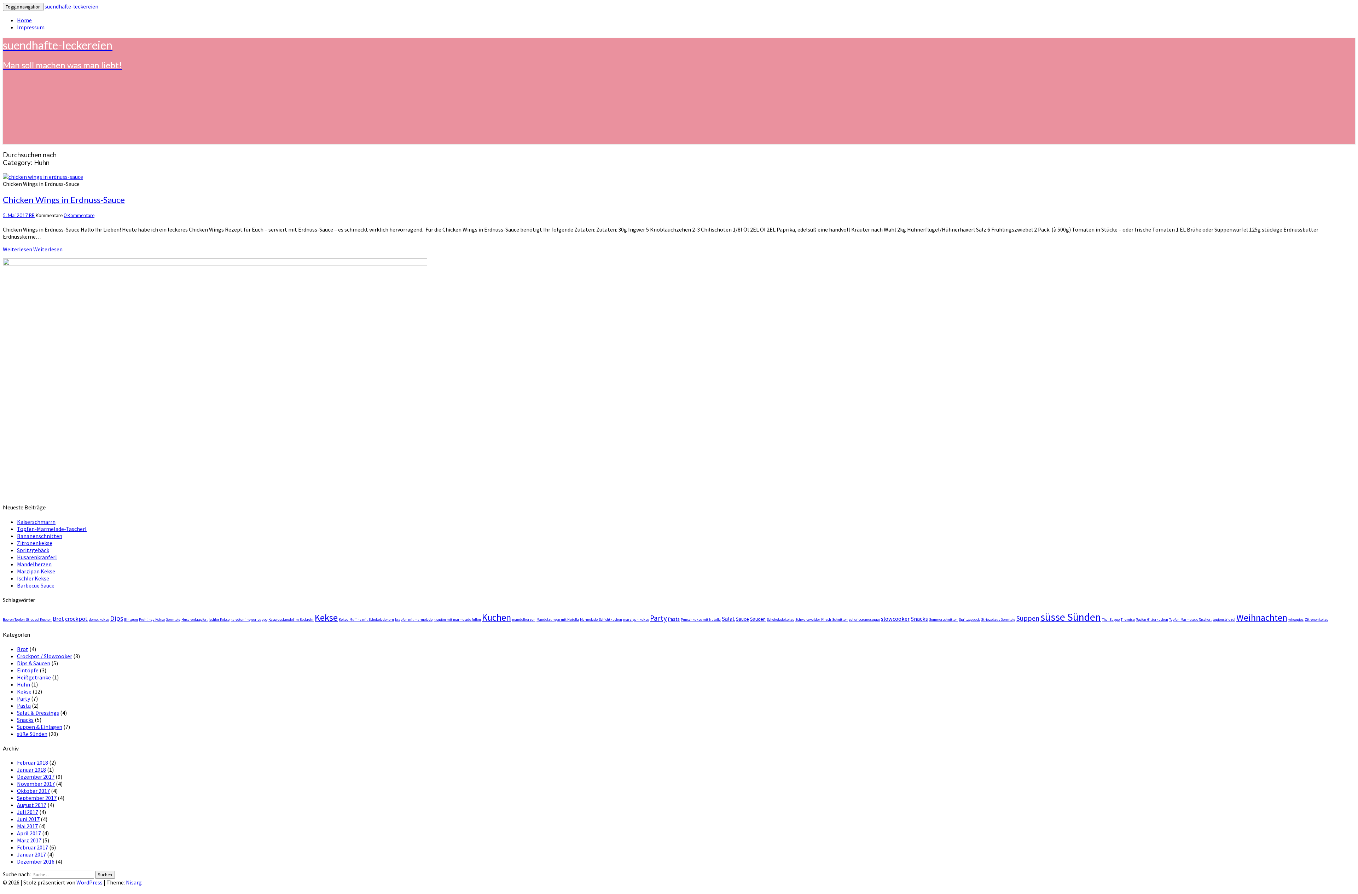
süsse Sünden (1070, 617)
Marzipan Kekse (36, 571)
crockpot (76, 618)
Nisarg (134, 882)
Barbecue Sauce (35, 585)
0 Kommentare (79, 215)
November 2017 (36, 783)
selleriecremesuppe (864, 619)
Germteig (173, 619)
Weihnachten (1261, 617)
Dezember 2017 (35, 776)
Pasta (674, 619)
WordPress (89, 882)
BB (32, 215)
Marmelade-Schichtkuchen (601, 619)
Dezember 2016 (35, 861)
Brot (58, 618)
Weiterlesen (33, 249)
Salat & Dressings (38, 712)
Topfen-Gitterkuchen (1152, 619)
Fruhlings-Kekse (152, 619)
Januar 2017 (31, 854)
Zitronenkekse (34, 543)
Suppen (1027, 618)
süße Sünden (32, 733)
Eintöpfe (28, 670)
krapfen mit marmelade (414, 619)
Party (658, 618)
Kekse (326, 617)
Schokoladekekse (780, 619)
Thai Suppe (1111, 619)
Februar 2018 (32, 762)
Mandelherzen (34, 564)
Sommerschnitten (943, 619)
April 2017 (29, 833)
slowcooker (895, 618)
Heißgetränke (34, 677)
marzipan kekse (636, 619)
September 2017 (37, 797)
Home (24, 20)
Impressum (31, 27)
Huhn (23, 684)
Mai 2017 (27, 826)
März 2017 (29, 840)
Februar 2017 (32, 847)
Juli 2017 (27, 812)
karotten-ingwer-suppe (249, 619)
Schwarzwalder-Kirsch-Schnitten (821, 619)
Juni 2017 (28, 819)
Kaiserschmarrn (36, 521)
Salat (728, 618)
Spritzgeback (969, 619)
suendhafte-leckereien (71, 6)
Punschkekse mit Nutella (701, 619)
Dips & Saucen (33, 663)
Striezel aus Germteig (998, 619)
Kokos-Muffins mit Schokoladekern (366, 619)
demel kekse (99, 619)
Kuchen (496, 617)
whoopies (1296, 619)
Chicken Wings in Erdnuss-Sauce (64, 199)
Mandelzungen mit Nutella (557, 619)
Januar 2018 (31, 769)
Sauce (742, 619)
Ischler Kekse (33, 578)
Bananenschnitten (39, 535)
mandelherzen (523, 619)
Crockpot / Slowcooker (44, 656)
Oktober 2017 (33, 790)
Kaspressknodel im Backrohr (291, 619)
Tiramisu (1128, 619)
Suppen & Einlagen (39, 726)
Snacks (919, 618)
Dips (116, 618)
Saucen (758, 619)
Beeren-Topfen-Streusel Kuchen (27, 619)
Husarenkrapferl (37, 557)
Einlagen (131, 619)
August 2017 (31, 804)
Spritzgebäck (33, 550)
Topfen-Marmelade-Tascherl (52, 528)
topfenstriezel (1224, 619)
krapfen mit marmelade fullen (457, 619)
